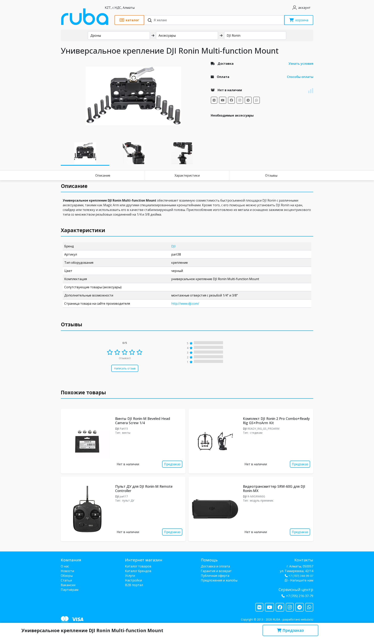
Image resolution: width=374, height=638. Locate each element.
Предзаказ (292, 630)
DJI (173, 246)
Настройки (133, 580)
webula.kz (307, 619)
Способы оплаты (300, 77)
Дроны (95, 35)
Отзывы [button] (71, 324)
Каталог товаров (138, 566)
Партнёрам (69, 590)
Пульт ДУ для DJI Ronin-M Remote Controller (144, 488)
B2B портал (134, 585)
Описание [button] (74, 185)
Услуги (130, 575)
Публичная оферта (215, 575)
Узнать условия (300, 63)
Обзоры (67, 575)
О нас (65, 566)
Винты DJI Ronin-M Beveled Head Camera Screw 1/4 (142, 420)
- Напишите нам (300, 580)
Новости (67, 571)
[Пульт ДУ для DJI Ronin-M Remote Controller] (87, 509)
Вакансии (68, 585)
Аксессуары (167, 35)
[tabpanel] (133, 96)
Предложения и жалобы (219, 580)
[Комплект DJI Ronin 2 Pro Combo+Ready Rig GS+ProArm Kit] (215, 441)
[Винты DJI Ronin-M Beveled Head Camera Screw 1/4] (87, 441)
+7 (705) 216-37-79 (299, 596)
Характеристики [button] (83, 230)
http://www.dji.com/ (185, 303)
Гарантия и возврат (216, 571)
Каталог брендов (138, 571)
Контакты (303, 560)
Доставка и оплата (215, 566)
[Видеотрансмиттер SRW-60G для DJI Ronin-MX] (215, 509)
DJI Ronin (233, 35)
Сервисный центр (296, 589)
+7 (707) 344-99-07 (300, 576)
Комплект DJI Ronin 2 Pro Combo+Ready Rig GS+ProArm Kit (276, 420)
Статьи (66, 580)
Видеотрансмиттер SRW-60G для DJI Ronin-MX (274, 488)
